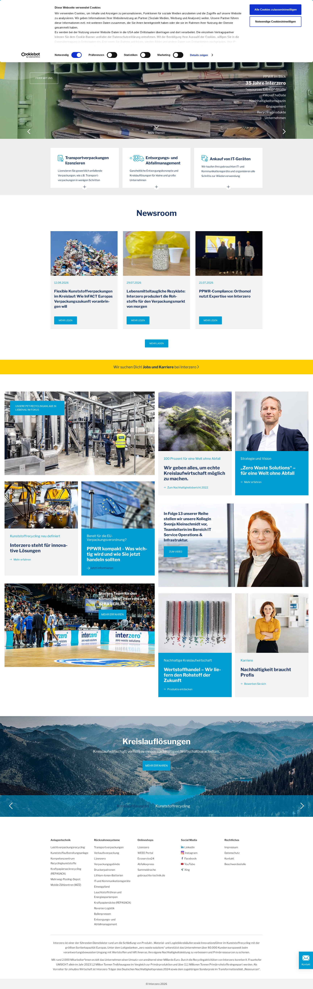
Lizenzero (100, 858)
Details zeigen (199, 55)
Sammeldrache (146, 869)
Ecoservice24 (145, 858)
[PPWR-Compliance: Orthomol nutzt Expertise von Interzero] (228, 253)
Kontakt (306, 964)
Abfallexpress (145, 864)
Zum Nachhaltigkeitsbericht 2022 (187, 487)
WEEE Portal (145, 853)
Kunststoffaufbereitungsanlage (69, 853)
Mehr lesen (65, 320)
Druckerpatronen (104, 869)
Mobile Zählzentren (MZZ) (66, 884)
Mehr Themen (156, 132)
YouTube (189, 864)
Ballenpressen (102, 914)
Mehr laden (156, 343)
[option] (156, 69)
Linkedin (189, 847)
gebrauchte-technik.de (151, 875)
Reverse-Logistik (104, 908)
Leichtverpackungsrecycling (68, 847)
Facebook (190, 858)
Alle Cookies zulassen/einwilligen (275, 9)
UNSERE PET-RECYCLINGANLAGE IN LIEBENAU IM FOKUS (35, 408)
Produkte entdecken (179, 689)
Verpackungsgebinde (107, 864)
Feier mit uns (44, 78)
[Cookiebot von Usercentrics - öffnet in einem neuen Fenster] (31, 55)
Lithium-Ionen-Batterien (108, 875)
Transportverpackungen (109, 847)
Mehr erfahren (22, 559)
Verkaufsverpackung (106, 853)
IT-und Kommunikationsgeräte (112, 881)
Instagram (191, 853)
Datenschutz (232, 853)
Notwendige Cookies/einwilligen (275, 21)
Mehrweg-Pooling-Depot (65, 879)
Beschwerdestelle (235, 864)
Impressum (231, 847)
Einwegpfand (102, 886)
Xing (187, 869)
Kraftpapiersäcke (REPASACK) (112, 902)
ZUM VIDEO (175, 551)
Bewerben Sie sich (255, 683)
